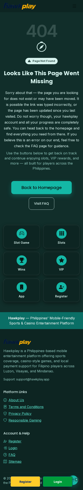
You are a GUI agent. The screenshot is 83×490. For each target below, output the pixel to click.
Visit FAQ (41, 203)
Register (15, 441)
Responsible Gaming (25, 420)
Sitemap (15, 461)
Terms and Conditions (26, 407)
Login (13, 448)
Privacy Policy (20, 413)
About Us (16, 400)
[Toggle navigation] (74, 6)
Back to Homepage (41, 188)
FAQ (12, 455)
